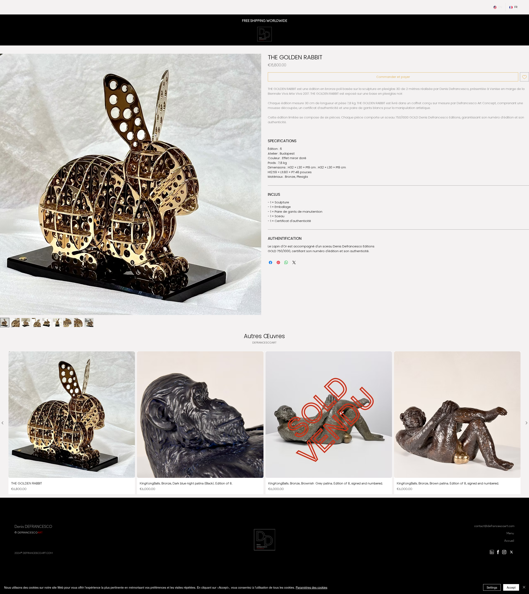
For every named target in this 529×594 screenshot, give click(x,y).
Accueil (509, 541)
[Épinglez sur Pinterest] (278, 262)
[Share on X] (294, 262)
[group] (264, 422)
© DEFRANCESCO (28, 532)
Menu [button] (510, 533)
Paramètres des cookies (311, 587)
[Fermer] (524, 587)
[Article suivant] (526, 422)
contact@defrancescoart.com (494, 526)
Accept (511, 587)
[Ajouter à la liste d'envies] (524, 76)
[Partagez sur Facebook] (270, 262)
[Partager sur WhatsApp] (286, 262)
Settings (492, 587)
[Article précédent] (2, 422)
